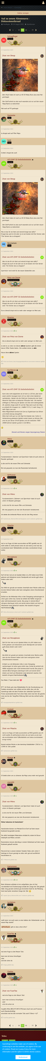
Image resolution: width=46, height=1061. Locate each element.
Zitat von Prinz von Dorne (12, 336)
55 (26, 30)
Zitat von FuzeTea (9, 991)
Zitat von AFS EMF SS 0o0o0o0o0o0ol (18, 257)
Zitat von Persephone (11, 638)
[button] (3, 2)
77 (32, 30)
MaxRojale (6, 24)
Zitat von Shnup (8, 55)
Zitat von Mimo (8, 494)
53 (19, 30)
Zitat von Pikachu (9, 728)
